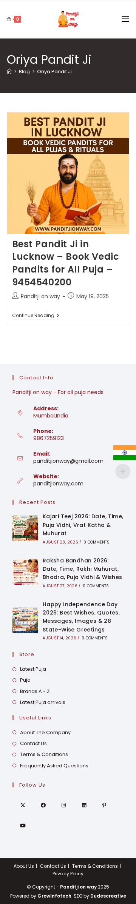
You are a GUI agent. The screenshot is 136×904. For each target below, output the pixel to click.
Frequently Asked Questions (54, 765)
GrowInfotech (54, 896)
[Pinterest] (104, 805)
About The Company (45, 732)
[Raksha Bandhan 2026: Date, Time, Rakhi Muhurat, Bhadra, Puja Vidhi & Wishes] (25, 572)
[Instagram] (63, 805)
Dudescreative (108, 896)
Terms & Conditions (44, 754)
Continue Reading (35, 316)
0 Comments (96, 542)
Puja (25, 680)
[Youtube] (23, 825)
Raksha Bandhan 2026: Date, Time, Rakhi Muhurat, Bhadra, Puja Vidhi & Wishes (82, 569)
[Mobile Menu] (125, 19)
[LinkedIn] (84, 805)
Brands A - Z (35, 691)
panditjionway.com (58, 483)
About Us (24, 866)
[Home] (9, 71)
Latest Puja (33, 669)
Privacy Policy (68, 873)
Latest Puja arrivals (42, 702)
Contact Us (33, 743)
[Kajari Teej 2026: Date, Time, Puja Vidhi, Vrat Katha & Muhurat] (25, 528)
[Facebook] (43, 805)
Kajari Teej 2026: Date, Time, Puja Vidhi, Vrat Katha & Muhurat (83, 525)
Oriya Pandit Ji (54, 71)
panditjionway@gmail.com (68, 461)
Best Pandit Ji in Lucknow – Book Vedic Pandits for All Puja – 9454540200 (65, 263)
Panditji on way (40, 296)
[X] (23, 805)
